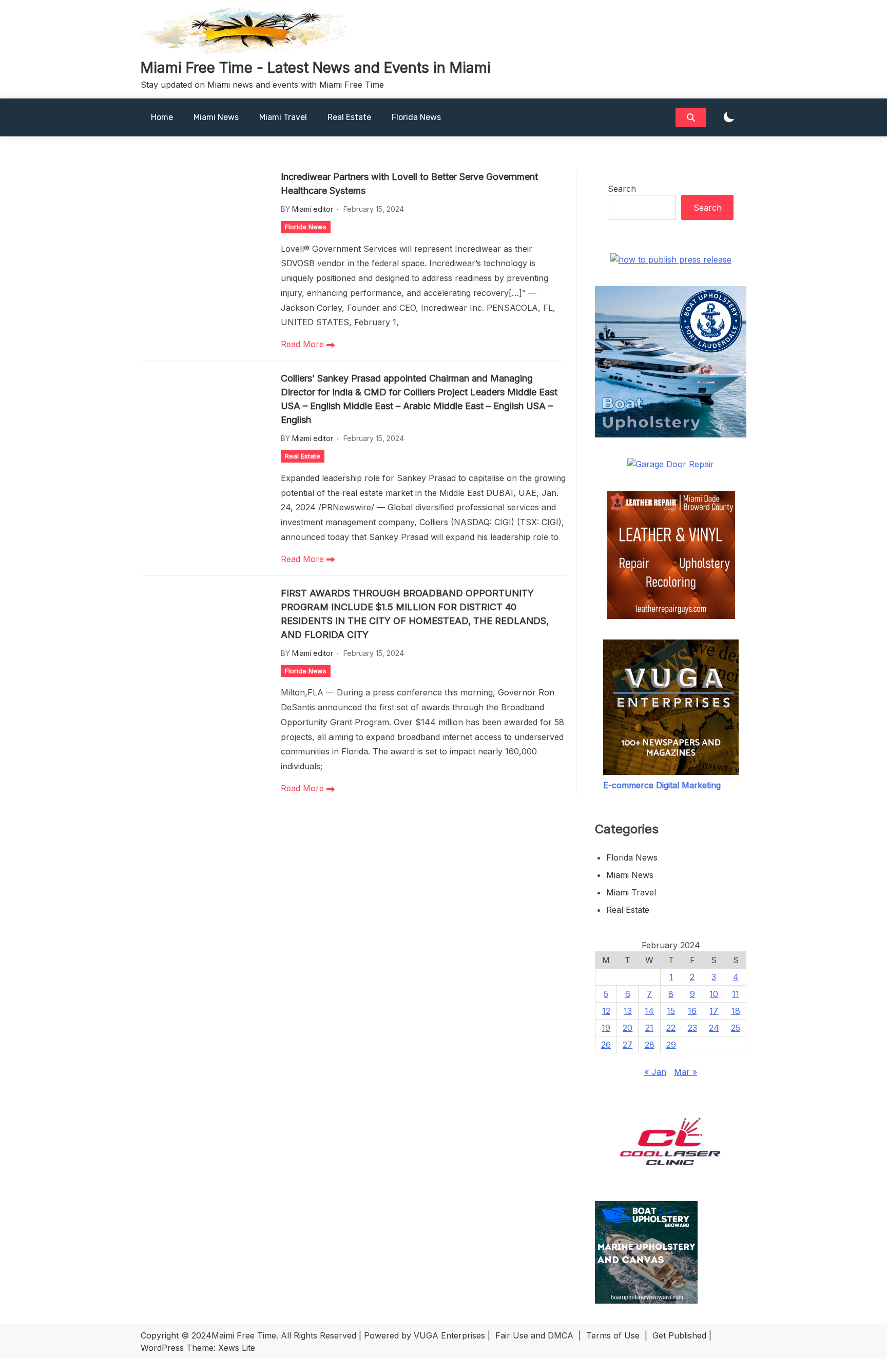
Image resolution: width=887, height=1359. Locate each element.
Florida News (416, 117)
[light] (728, 118)
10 (713, 994)
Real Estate (349, 117)
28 (649, 1045)
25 (735, 1028)
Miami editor (312, 209)
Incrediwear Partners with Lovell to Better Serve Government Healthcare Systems (409, 183)
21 (649, 1028)
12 (606, 1011)
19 (606, 1028)
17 (713, 1011)
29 (671, 1045)
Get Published (679, 1335)
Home (162, 117)
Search (622, 189)
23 (692, 1028)
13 (628, 1011)
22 (671, 1028)
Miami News (216, 117)
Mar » (685, 1072)
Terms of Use (613, 1335)
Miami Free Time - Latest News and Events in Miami (316, 67)
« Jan (655, 1072)
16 (692, 1011)
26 (606, 1045)
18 (735, 1011)
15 (671, 1011)
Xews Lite (236, 1348)
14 (649, 1011)
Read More (303, 344)
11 (735, 994)
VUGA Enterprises (449, 1335)
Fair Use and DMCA (534, 1335)
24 (714, 1028)
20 (627, 1028)
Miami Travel (283, 117)
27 (627, 1045)
